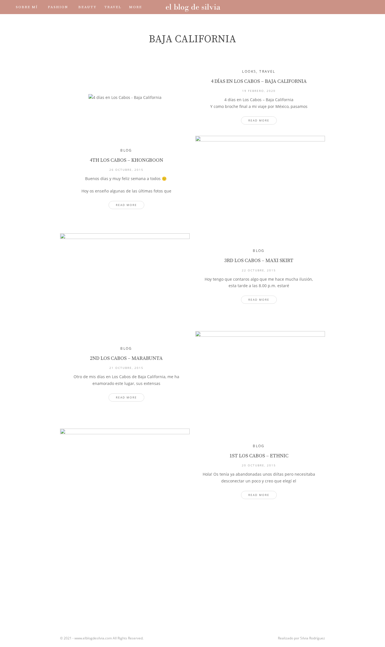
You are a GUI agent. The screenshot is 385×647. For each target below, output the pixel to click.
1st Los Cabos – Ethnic (258, 456)
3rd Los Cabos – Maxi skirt (258, 260)
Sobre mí (27, 7)
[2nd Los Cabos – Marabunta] (260, 374)
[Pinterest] (346, 7)
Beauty (87, 7)
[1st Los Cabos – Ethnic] (125, 472)
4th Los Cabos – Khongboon (126, 160)
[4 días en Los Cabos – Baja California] (125, 97)
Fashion (58, 7)
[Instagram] (331, 7)
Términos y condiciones (82, 21)
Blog (126, 150)
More (135, 7)
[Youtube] (339, 7)
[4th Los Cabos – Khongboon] (260, 179)
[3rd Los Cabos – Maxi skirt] (125, 276)
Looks (249, 71)
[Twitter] (323, 7)
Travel (112, 7)
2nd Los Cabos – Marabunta (126, 358)
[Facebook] (315, 7)
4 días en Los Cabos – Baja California (259, 81)
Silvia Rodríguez (312, 638)
